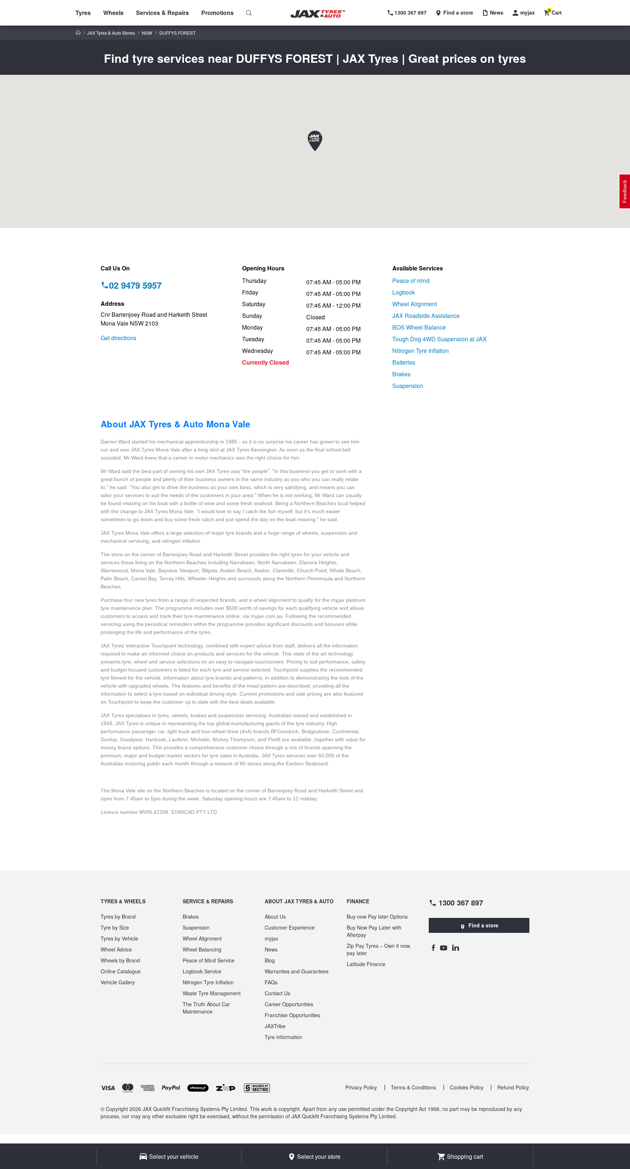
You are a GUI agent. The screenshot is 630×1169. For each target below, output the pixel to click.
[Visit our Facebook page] (433, 947)
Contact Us (277, 993)
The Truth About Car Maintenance (206, 1007)
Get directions (118, 338)
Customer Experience (290, 927)
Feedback (624, 191)
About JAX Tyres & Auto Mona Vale (175, 424)
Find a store (483, 925)
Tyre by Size (115, 927)
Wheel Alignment (414, 304)
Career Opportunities (289, 1004)
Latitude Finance (366, 964)
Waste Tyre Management (212, 993)
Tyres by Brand (118, 916)
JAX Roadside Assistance (426, 315)
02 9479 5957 (135, 285)
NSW (147, 33)
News (271, 949)
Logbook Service (202, 971)
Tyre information (283, 1037)
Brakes (401, 374)
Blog (270, 960)
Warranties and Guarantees (296, 971)
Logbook (403, 292)
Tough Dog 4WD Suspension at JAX (439, 339)
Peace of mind (410, 280)
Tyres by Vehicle (119, 938)
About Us (275, 916)
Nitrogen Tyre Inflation (420, 350)
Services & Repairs (162, 12)
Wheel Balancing (202, 949)
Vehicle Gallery (118, 982)
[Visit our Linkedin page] (456, 947)
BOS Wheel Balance (419, 327)
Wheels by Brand (120, 960)
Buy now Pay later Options (377, 916)
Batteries (403, 362)
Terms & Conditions (413, 1087)
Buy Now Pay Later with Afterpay (374, 931)
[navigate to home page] (323, 14)
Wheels (113, 12)
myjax (271, 938)
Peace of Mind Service (208, 960)
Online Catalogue (121, 971)
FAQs (271, 982)
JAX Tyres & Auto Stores (111, 33)
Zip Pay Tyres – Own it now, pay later (379, 949)
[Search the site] (249, 13)
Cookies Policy (466, 1087)
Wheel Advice (116, 949)
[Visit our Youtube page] (444, 947)
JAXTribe (275, 1026)
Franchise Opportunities (292, 1015)
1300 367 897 (461, 902)
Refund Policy (513, 1087)
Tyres (83, 12)
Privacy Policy (361, 1087)
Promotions (217, 12)
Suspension (407, 385)
